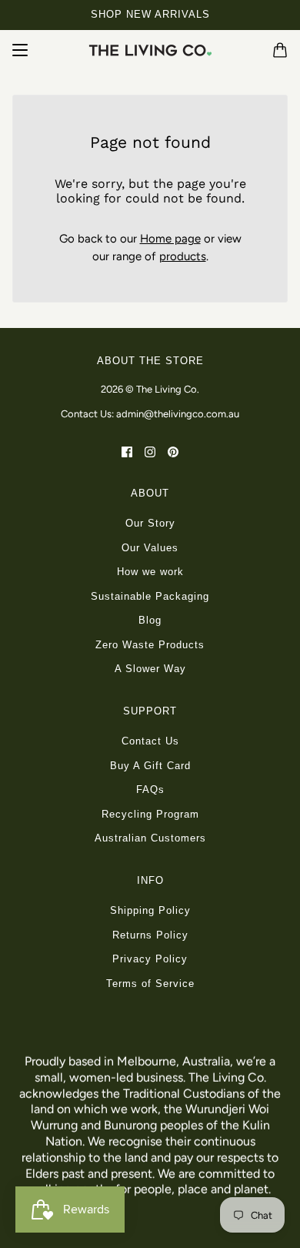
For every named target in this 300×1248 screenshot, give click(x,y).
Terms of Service (150, 983)
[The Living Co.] (150, 50)
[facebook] (126, 452)
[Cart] (280, 50)
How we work (150, 571)
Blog (150, 620)
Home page (170, 239)
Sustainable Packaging (150, 596)
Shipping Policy (150, 910)
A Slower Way (150, 668)
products (182, 256)
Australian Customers (150, 838)
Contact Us (150, 741)
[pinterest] (173, 452)
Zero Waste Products (150, 645)
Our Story (150, 523)
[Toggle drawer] (20, 50)
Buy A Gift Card (150, 765)
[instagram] (150, 452)
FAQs (150, 789)
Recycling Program (150, 814)
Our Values (150, 548)
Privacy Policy (150, 959)
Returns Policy (150, 935)
